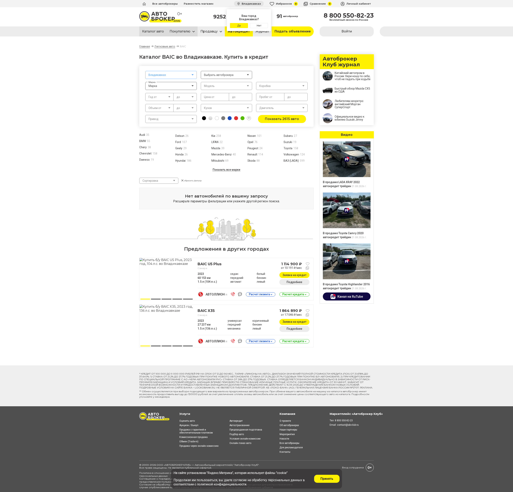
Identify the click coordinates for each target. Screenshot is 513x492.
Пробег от (265, 97)
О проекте (285, 420)
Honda (179, 154)
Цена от (209, 97)
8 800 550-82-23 (349, 15)
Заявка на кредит (294, 275)
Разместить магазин (198, 3)
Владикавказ (251, 3)
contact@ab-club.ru (348, 424)
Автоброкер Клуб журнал (341, 62)
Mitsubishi (217, 160)
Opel (250, 142)
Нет (259, 25)
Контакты (285, 452)
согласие (240, 480)
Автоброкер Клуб (246, 464)
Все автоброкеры (165, 3)
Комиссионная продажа (193, 437)
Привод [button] (153, 119)
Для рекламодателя (291, 447)
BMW (142, 141)
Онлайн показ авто (240, 443)
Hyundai (180, 160)
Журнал (262, 31)
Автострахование (239, 425)
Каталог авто (153, 31)
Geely (178, 148)
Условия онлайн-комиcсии (245, 438)
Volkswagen (291, 154)
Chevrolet (145, 153)
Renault (252, 154)
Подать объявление (293, 31)
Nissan (251, 135)
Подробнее (294, 282)
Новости (284, 438)
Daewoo (144, 159)
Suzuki (288, 142)
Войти (346, 31)
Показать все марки (226, 169)
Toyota (288, 148)
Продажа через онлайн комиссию (198, 446)
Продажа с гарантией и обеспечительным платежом (196, 431)
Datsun (179, 135)
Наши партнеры (288, 429)
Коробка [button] (265, 86)
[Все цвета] (249, 118)
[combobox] (171, 75)
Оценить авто (187, 420)
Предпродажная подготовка (245, 429)
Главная (144, 46)
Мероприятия (287, 434)
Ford (178, 142)
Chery (143, 147)
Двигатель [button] (266, 108)
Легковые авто (165, 46)
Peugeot (252, 148)
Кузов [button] (208, 108)
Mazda (215, 148)
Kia (213, 135)
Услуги (184, 414)
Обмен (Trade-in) (188, 441)
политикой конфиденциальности (221, 484)
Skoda (251, 160)
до (233, 97)
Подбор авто (236, 434)
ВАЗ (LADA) (291, 160)
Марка (152, 82)
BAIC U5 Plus (209, 264)
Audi (142, 134)
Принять (326, 479)
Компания (287, 414)
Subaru (288, 135)
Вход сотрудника (353, 467)
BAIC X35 (206, 311)
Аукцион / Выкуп (188, 425)
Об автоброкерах (289, 425)
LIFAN (214, 142)
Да (239, 25)
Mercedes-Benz (221, 154)
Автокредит (239, 31)
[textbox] (171, 75)
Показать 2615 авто (282, 119)
